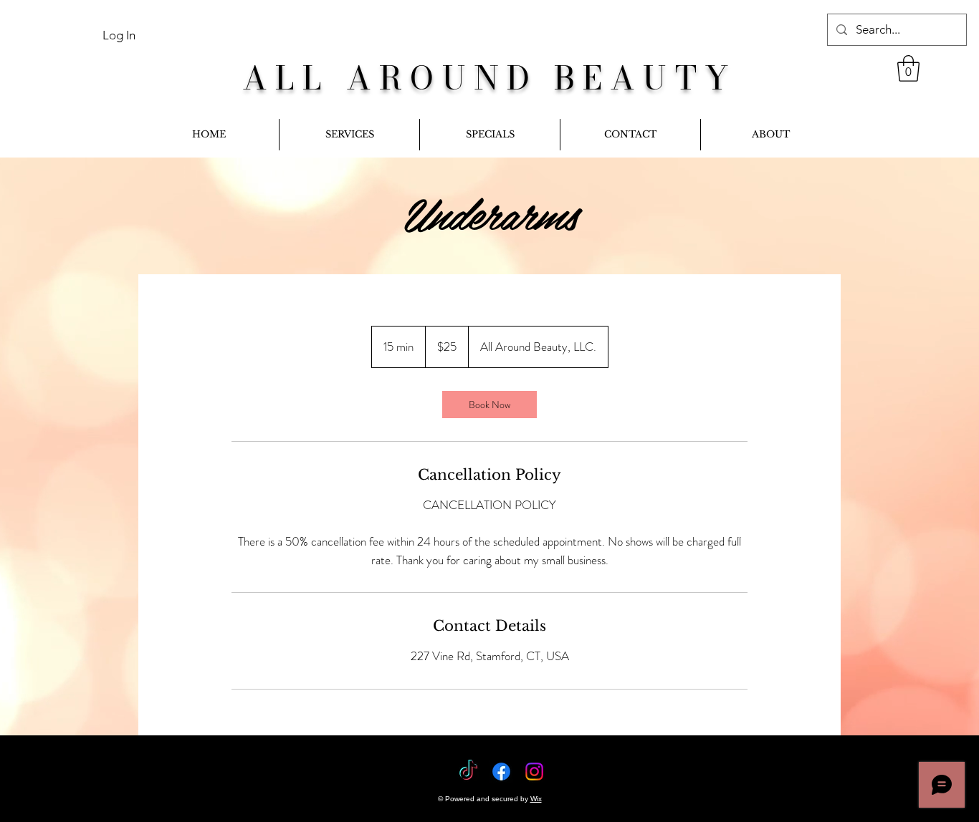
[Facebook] (501, 771)
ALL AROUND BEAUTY (489, 77)
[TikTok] (468, 771)
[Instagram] (534, 771)
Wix (536, 799)
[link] (908, 68)
